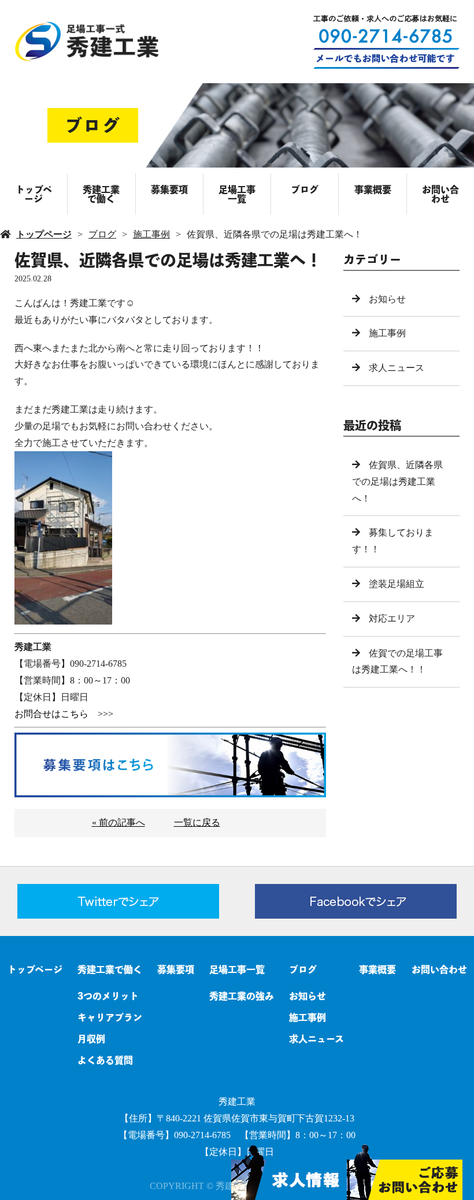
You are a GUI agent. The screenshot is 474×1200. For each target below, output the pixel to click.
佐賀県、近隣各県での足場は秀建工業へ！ (397, 481)
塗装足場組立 (396, 584)
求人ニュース (396, 368)
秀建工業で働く (101, 194)
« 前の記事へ (118, 822)
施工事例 (151, 234)
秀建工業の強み (241, 996)
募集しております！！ (393, 540)
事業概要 (372, 189)
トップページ (34, 194)
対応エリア (392, 618)
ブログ (305, 189)
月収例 (91, 1038)
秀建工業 (237, 1101)
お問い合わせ (440, 194)
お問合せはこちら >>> (63, 714)
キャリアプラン (109, 1017)
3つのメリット (108, 996)
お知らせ (387, 299)
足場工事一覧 (237, 194)
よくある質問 (105, 1060)
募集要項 (169, 189)
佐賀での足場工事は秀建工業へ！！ (397, 661)
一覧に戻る (197, 822)
